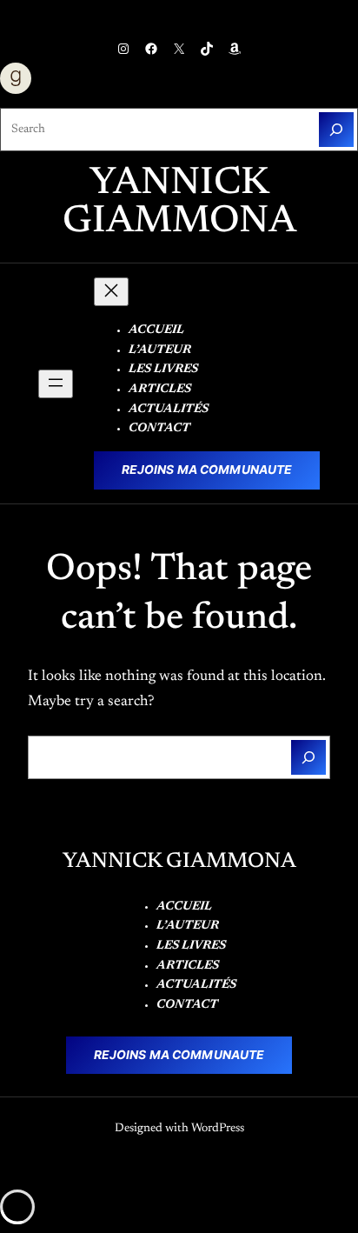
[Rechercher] (308, 757)
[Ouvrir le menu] (55, 384)
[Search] (336, 129)
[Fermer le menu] (111, 291)
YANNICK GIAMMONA (179, 203)
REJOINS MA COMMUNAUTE (207, 470)
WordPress (217, 1129)
